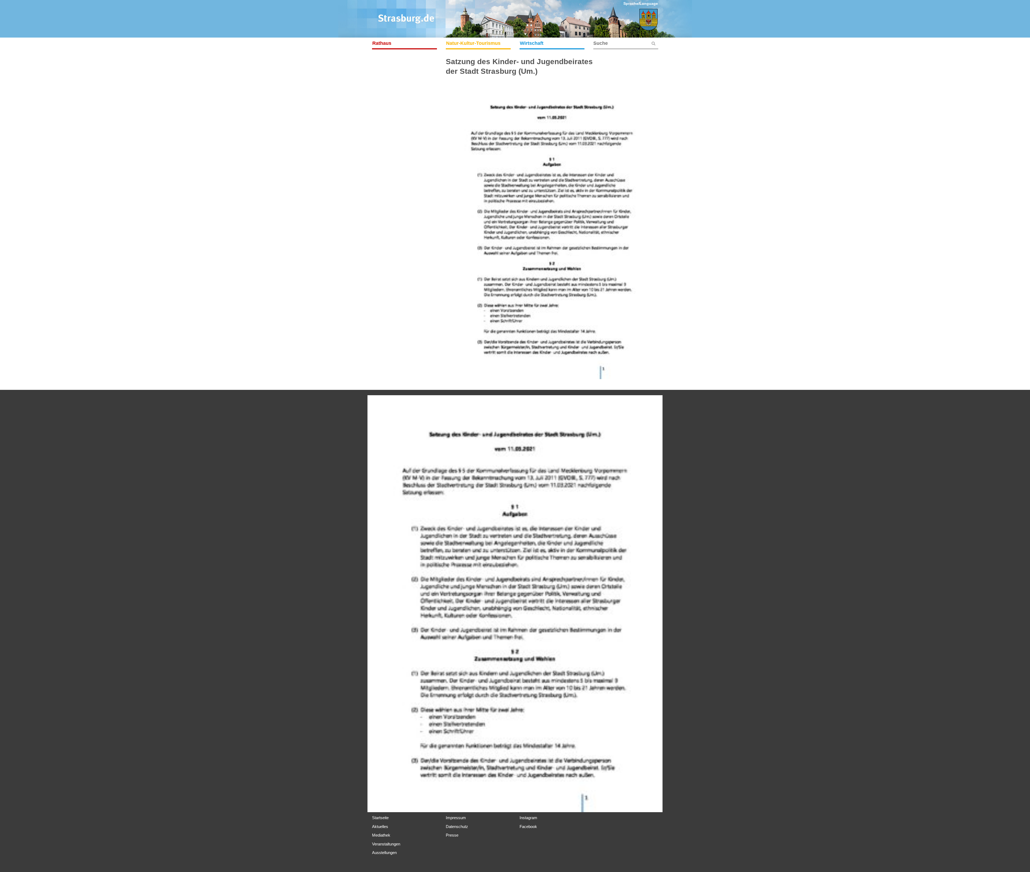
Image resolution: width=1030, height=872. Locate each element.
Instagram (528, 817)
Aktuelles (380, 826)
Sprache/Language (640, 3)
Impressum (456, 817)
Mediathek (381, 835)
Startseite (380, 817)
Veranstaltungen (386, 844)
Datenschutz (457, 826)
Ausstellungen (384, 852)
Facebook (528, 826)
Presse (452, 835)
